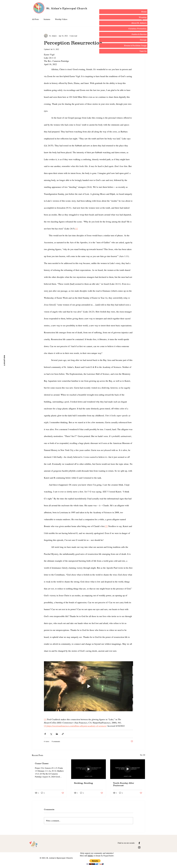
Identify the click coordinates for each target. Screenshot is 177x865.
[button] (95, 862)
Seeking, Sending (83, 783)
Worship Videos (61, 19)
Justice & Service (139, 34)
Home (144, 12)
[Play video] (88, 686)
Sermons (47, 19)
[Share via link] (63, 734)
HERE (90, 855)
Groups (143, 40)
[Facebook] (139, 843)
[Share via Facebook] (45, 734)
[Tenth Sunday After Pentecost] (127, 769)
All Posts (35, 19)
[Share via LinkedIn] (57, 734)
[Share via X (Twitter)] (51, 734)
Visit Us (143, 51)
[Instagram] (139, 847)
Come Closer (42, 763)
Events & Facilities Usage (135, 45)
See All (142, 755)
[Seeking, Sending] (88, 769)
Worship (143, 17)
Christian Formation (137, 29)
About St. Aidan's (139, 23)
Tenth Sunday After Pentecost (123, 784)
